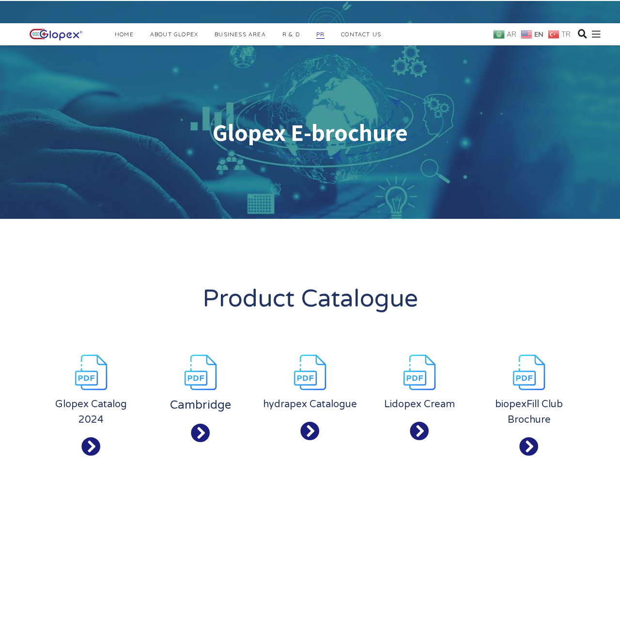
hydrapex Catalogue (310, 404)
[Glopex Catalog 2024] (91, 446)
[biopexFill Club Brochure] (528, 446)
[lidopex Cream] (419, 431)
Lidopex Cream (419, 404)
